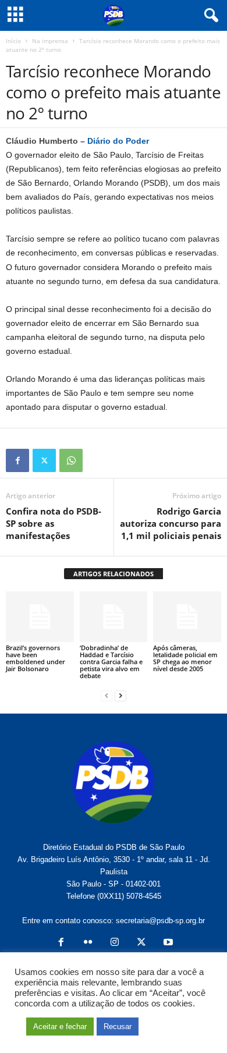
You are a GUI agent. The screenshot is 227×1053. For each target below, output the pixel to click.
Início (13, 41)
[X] (44, 460)
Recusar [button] (118, 1026)
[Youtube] (167, 943)
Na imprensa (50, 41)
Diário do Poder (119, 141)
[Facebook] (17, 460)
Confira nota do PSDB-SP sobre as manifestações (53, 523)
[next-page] (120, 695)
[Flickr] (88, 943)
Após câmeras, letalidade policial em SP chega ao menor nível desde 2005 (185, 658)
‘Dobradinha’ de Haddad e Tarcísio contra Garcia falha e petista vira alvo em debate (111, 661)
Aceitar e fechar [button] (60, 1026)
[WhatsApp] (71, 460)
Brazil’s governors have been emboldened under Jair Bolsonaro (35, 658)
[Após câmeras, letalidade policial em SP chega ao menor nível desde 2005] (187, 616)
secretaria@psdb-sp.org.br (160, 920)
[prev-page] (106, 695)
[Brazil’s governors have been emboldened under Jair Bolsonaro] (40, 616)
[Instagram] (114, 943)
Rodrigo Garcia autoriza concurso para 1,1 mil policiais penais (170, 523)
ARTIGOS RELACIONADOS (113, 573)
